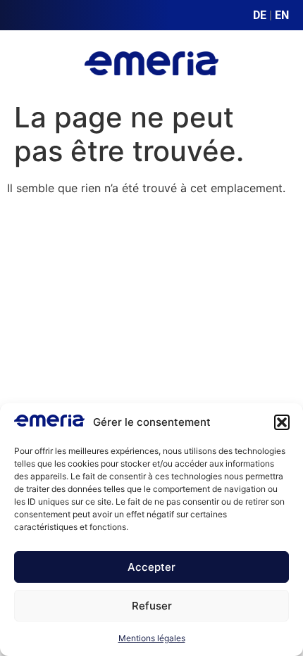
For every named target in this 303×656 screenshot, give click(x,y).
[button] (282, 422)
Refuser (152, 605)
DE (259, 15)
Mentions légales (151, 638)
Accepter (151, 567)
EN (282, 15)
